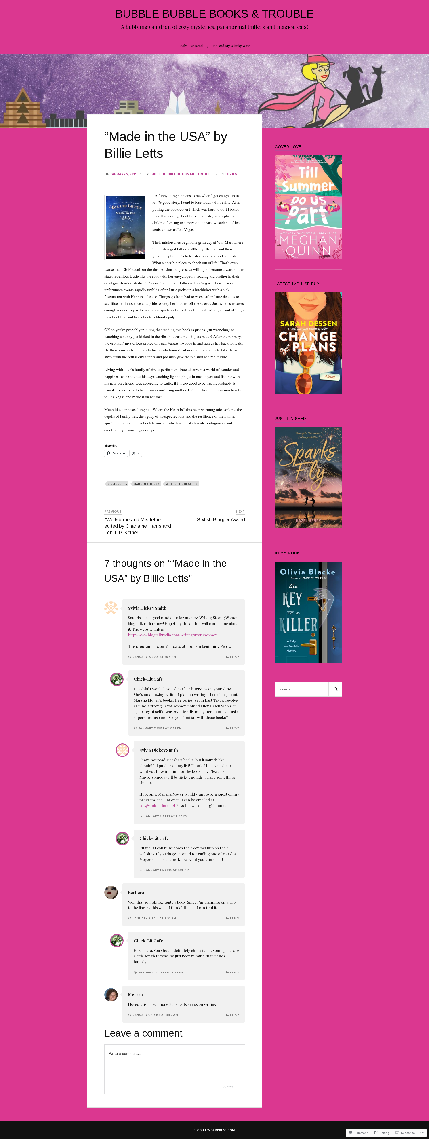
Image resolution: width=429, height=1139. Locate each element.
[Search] (335, 689)
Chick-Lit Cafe (148, 679)
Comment (229, 1086)
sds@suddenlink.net (157, 805)
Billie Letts (117, 483)
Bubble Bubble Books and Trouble (181, 174)
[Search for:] (308, 689)
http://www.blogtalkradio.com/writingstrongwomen (173, 634)
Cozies (231, 174)
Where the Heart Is (182, 483)
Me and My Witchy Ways (232, 45)
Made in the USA (146, 483)
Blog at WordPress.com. (214, 1130)
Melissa (135, 994)
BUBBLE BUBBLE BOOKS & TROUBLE (214, 14)
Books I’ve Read (191, 45)
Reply (234, 656)
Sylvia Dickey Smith (147, 608)
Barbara (136, 892)
